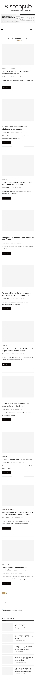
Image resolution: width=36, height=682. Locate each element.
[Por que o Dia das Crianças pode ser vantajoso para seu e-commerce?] (18, 276)
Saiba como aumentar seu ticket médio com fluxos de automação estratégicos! (23, 669)
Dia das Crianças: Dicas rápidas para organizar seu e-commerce (17, 349)
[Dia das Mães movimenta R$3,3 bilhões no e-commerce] (18, 110)
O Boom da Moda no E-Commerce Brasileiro (22, 625)
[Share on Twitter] (17, 91)
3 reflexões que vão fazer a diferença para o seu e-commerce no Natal (17, 513)
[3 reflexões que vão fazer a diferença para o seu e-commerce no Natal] (18, 495)
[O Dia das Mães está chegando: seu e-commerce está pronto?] (18, 165)
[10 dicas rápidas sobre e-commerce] (18, 442)
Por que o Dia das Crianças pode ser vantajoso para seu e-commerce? (17, 294)
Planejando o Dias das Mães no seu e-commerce (18, 238)
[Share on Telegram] (21, 91)
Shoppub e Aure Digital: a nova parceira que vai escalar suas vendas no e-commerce (24, 647)
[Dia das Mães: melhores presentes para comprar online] (18, 54)
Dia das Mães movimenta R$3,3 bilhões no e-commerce (15, 128)
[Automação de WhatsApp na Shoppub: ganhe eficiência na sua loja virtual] (7, 660)
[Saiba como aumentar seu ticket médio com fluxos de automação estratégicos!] (7, 671)
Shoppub (6, 77)
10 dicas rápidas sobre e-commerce (17, 459)
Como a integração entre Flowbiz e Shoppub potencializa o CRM (24, 636)
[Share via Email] (23, 91)
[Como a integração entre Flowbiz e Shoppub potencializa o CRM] (7, 638)
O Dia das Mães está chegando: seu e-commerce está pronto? (17, 183)
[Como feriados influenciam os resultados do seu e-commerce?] (18, 550)
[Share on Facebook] (15, 91)
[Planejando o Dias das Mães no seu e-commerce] (18, 220)
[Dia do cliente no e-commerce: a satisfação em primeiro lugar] (18, 386)
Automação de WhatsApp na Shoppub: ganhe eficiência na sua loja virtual (24, 658)
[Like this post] (12, 91)
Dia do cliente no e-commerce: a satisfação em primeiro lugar (15, 405)
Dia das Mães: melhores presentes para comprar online (16, 72)
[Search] (34, 29)
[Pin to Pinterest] (19, 91)
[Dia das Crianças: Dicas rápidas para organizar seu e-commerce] (18, 331)
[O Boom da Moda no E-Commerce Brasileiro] (7, 627)
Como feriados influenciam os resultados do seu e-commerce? (15, 568)
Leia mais (5, 87)
